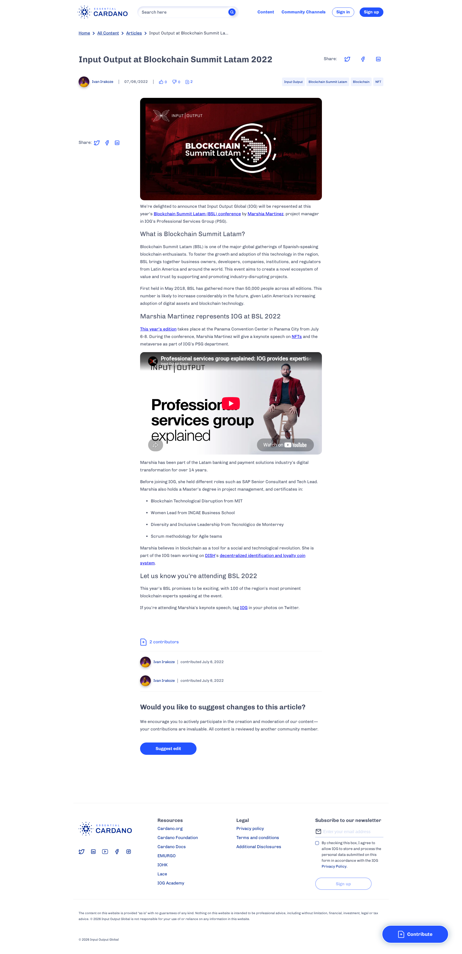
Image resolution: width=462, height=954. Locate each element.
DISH (210, 555)
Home (84, 33)
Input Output (293, 82)
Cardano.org (170, 828)
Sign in (343, 11)
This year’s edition (158, 329)
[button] (415, 934)
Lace (162, 873)
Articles (134, 33)
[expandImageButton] (314, 192)
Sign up (371, 11)
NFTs (297, 336)
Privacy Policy (334, 866)
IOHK (162, 864)
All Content (108, 33)
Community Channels (304, 11)
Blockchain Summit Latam (328, 82)
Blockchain (361, 82)
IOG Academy (170, 883)
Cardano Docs (171, 846)
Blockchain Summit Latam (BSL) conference (197, 213)
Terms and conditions (257, 837)
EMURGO (166, 855)
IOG (244, 607)
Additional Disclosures (258, 846)
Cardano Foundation (177, 837)
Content (265, 11)
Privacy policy (250, 828)
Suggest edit (168, 748)
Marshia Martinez (265, 213)
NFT (378, 82)
